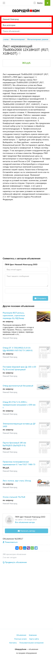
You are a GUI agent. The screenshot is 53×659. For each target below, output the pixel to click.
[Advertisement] (26, 228)
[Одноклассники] (20, 548)
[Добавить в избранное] (19, 53)
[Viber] (28, 548)
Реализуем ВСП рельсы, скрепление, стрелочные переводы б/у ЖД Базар (14, 315)
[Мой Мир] (24, 548)
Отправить (41, 298)
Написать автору (27, 531)
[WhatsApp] (32, 548)
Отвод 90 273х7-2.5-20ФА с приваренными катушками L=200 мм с (19, 405)
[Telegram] (36, 548)
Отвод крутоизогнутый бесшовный (18, 386)
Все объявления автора (25, 522)
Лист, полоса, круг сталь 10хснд (17, 481)
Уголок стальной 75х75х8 (14, 497)
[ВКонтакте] (17, 548)
